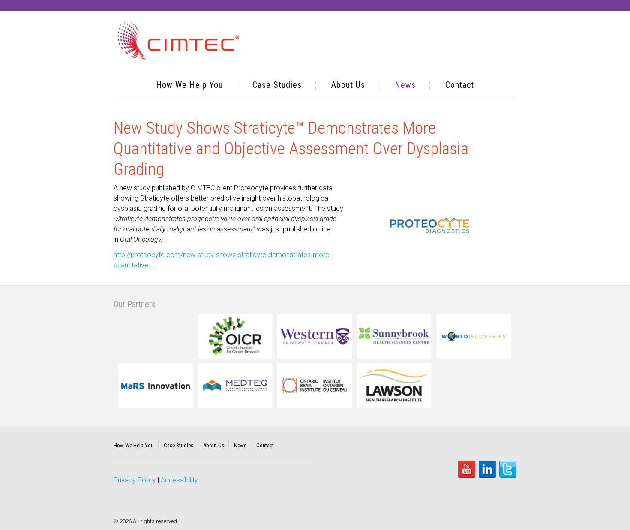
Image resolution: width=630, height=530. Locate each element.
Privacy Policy (135, 480)
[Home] (178, 42)
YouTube (466, 469)
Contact (459, 85)
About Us (348, 85)
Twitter (507, 469)
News (405, 85)
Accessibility (179, 480)
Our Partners (135, 304)
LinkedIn (487, 469)
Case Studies (277, 85)
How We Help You (189, 85)
